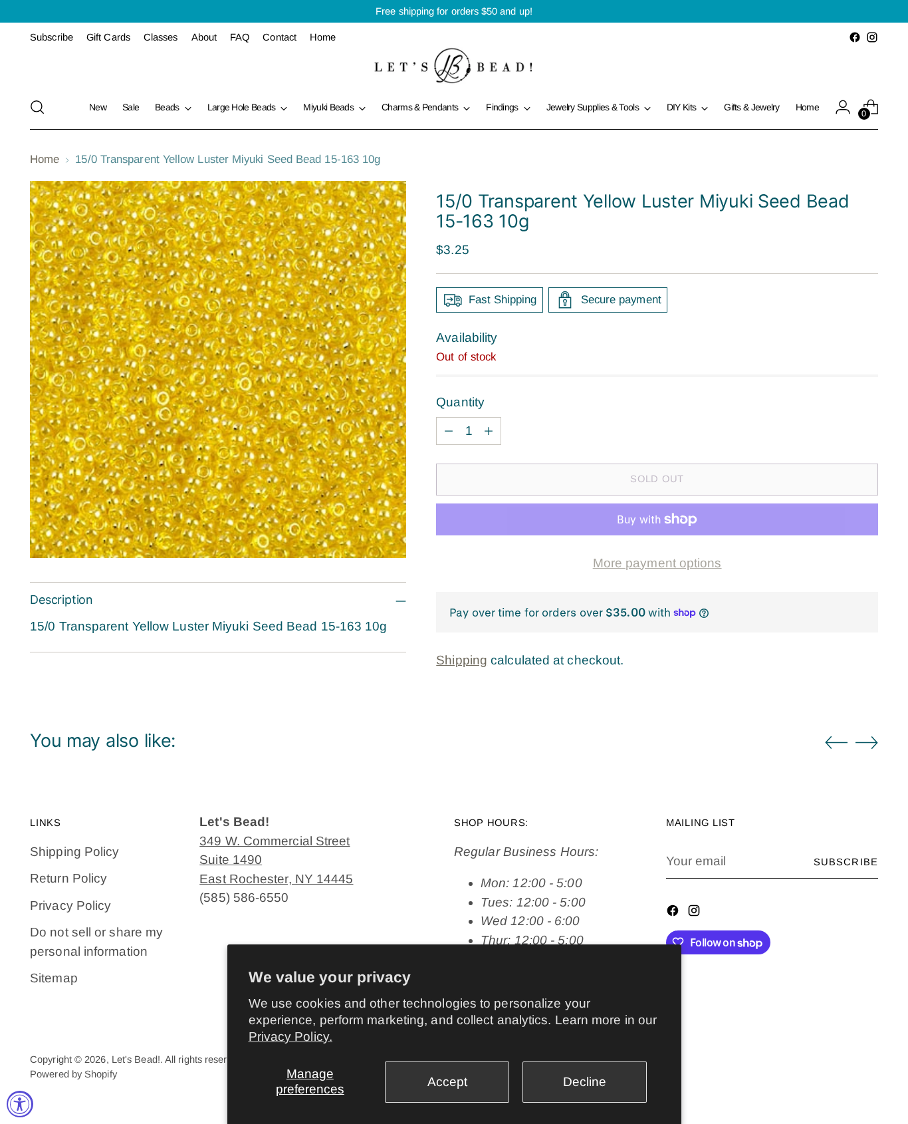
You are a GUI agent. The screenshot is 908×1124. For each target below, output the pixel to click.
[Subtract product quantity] (449, 431)
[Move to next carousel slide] (866, 742)
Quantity (460, 402)
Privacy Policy (70, 906)
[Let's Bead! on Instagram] (872, 37)
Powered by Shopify (73, 1074)
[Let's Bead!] (454, 65)
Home (44, 159)
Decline (584, 1082)
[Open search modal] (37, 107)
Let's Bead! (136, 1059)
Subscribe (846, 862)
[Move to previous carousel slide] (836, 743)
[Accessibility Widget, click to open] (20, 1104)
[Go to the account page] (843, 107)
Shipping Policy (74, 852)
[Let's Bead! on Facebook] (855, 37)
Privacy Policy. (290, 1037)
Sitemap (54, 978)
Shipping (461, 660)
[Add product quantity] (489, 431)
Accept (447, 1082)
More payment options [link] (657, 563)
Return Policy (68, 878)
